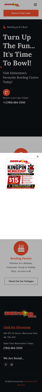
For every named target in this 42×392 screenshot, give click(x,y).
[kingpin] (21, 159)
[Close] (38, 156)
